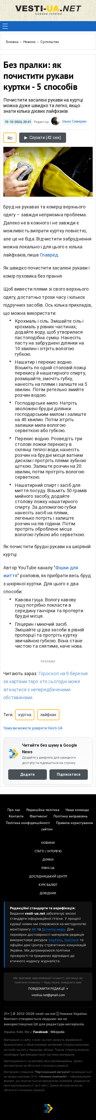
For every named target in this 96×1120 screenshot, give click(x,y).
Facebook (40, 1032)
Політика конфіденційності (28, 823)
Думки (48, 860)
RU (10, 137)
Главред (49, 255)
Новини (48, 843)
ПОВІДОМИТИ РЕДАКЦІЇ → (48, 988)
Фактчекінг (38, 816)
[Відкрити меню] (5, 26)
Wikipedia (57, 1032)
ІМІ (34, 929)
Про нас (13, 810)
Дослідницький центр (48, 877)
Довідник (48, 893)
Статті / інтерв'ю (48, 851)
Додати (27, 774)
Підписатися (68, 774)
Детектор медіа (53, 929)
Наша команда (77, 810)
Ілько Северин (74, 121)
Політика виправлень (71, 816)
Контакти (16, 816)
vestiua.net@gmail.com (48, 995)
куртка (24, 714)
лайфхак (48, 714)
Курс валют (48, 885)
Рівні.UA (48, 868)
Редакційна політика (42, 810)
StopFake (55, 940)
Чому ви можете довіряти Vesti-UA (32, 728)
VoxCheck (71, 940)
